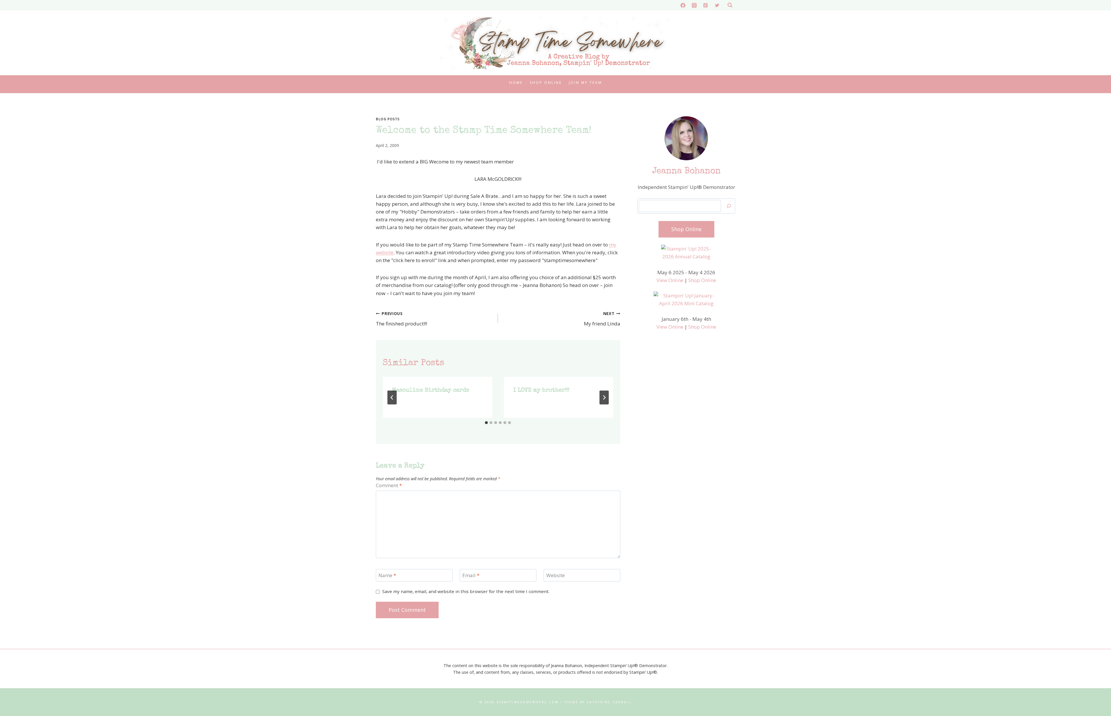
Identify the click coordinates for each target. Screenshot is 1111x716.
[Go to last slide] (392, 397)
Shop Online (546, 82)
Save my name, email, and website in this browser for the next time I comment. (465, 591)
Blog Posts (388, 119)
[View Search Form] (730, 5)
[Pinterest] (706, 5)
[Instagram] (694, 5)
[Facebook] (683, 5)
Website (555, 575)
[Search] (729, 206)
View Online (669, 280)
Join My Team (585, 82)
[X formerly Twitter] (717, 5)
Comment (389, 485)
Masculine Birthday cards (430, 390)
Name (387, 575)
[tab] (486, 422)
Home (516, 82)
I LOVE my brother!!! (541, 390)
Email (470, 575)
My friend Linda (602, 319)
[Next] (604, 397)
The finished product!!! (401, 319)
